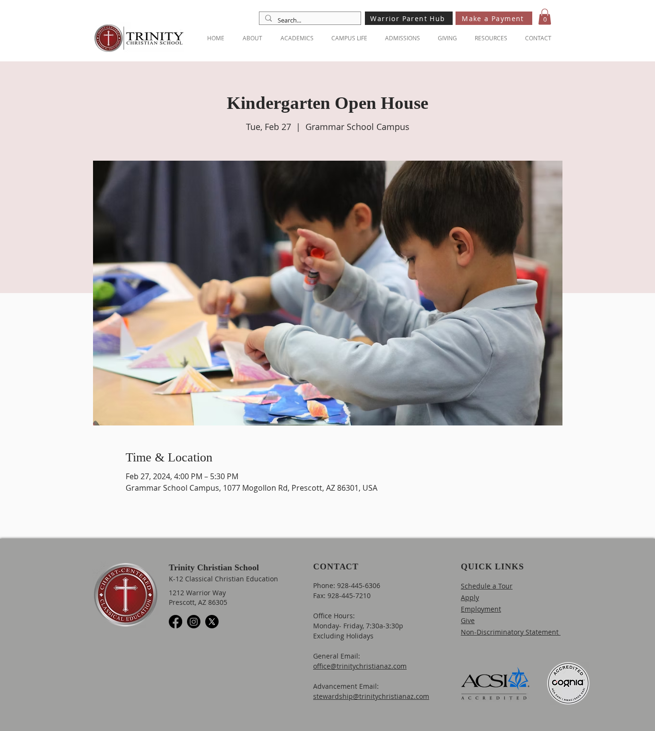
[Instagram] (193, 621)
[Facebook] (175, 621)
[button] (544, 16)
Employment (481, 608)
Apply (470, 597)
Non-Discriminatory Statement (511, 632)
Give (468, 620)
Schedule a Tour (487, 585)
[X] (212, 621)
